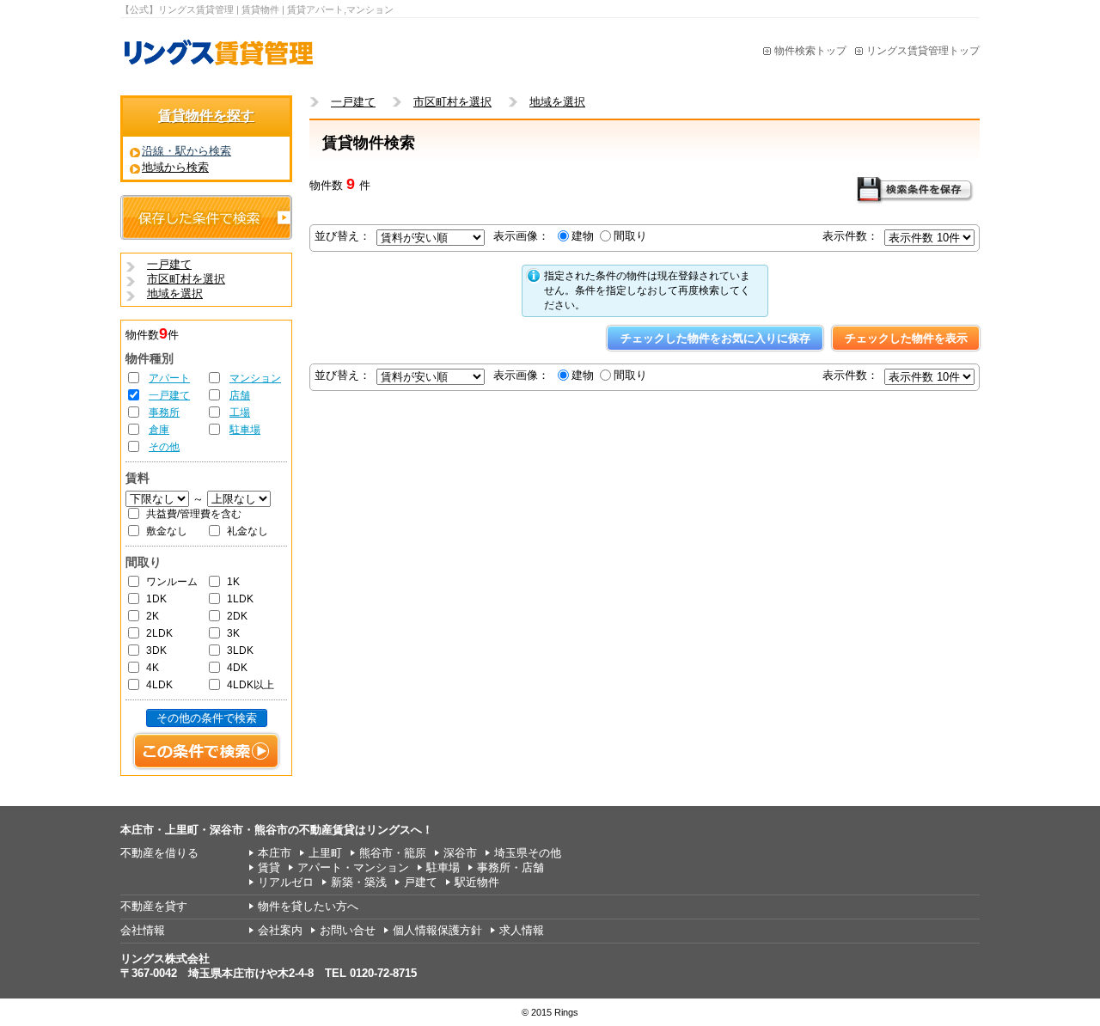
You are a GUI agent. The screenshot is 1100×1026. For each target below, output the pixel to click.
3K (233, 633)
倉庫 (159, 430)
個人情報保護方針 (437, 930)
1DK (156, 599)
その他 (164, 447)
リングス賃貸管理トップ (923, 51)
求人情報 (521, 930)
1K (233, 582)
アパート (169, 378)
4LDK (159, 685)
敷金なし (166, 531)
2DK (237, 616)
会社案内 (280, 930)
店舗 (239, 395)
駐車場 (244, 430)
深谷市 (460, 852)
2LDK (159, 633)
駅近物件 (477, 882)
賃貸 (269, 867)
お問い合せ (348, 930)
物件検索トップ (810, 51)
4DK (237, 668)
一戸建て (169, 395)
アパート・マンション (353, 867)
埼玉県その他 (527, 852)
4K (152, 668)
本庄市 (274, 852)
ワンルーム (172, 582)
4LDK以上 (250, 685)
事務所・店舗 (510, 867)
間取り (630, 235)
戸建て (420, 882)
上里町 (325, 852)
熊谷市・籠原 (392, 852)
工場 (239, 412)
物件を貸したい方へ (308, 906)
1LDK (240, 599)
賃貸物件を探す (206, 115)
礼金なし (247, 531)
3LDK (240, 650)
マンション (255, 378)
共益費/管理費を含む (193, 514)
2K (152, 616)
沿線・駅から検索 (186, 150)
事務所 (164, 412)
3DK (156, 650)
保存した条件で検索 (206, 217)
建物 (582, 235)
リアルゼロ (286, 882)
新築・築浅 (359, 882)
